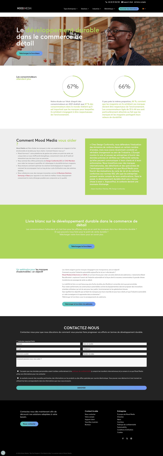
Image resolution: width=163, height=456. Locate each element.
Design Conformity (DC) (54, 161)
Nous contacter (29, 424)
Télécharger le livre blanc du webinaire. (79, 304)
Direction (120, 417)
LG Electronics (76, 275)
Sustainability (122, 427)
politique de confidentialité (81, 371)
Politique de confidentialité (126, 425)
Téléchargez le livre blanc (29, 53)
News (119, 419)
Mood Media (66, 275)
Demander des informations (128, 9)
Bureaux (88, 425)
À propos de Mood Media (126, 414)
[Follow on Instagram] (131, 438)
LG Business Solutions (64, 173)
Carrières (120, 422)
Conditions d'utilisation (125, 430)
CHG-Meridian (70, 161)
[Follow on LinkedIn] (118, 438)
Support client (128, 2)
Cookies (120, 432)
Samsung (21, 175)
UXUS (85, 275)
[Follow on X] (127, 438)
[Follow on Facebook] (122, 438)
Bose (28, 175)
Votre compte (141, 2)
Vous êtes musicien (91, 422)
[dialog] (3, 453)
